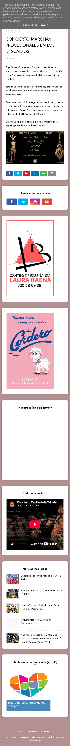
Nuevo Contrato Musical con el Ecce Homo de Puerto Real (40, 607)
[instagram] (35, 202)
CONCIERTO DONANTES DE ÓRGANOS (36, 622)
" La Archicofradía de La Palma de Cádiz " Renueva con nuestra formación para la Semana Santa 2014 (41, 638)
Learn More (30, 25)
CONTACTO (46, 731)
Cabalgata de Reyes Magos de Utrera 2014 (41, 577)
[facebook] (12, 202)
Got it (44, 25)
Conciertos (12, 58)
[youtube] (47, 202)
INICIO (20, 731)
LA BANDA (32, 731)
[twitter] (23, 202)
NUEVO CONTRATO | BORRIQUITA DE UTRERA (41, 592)
